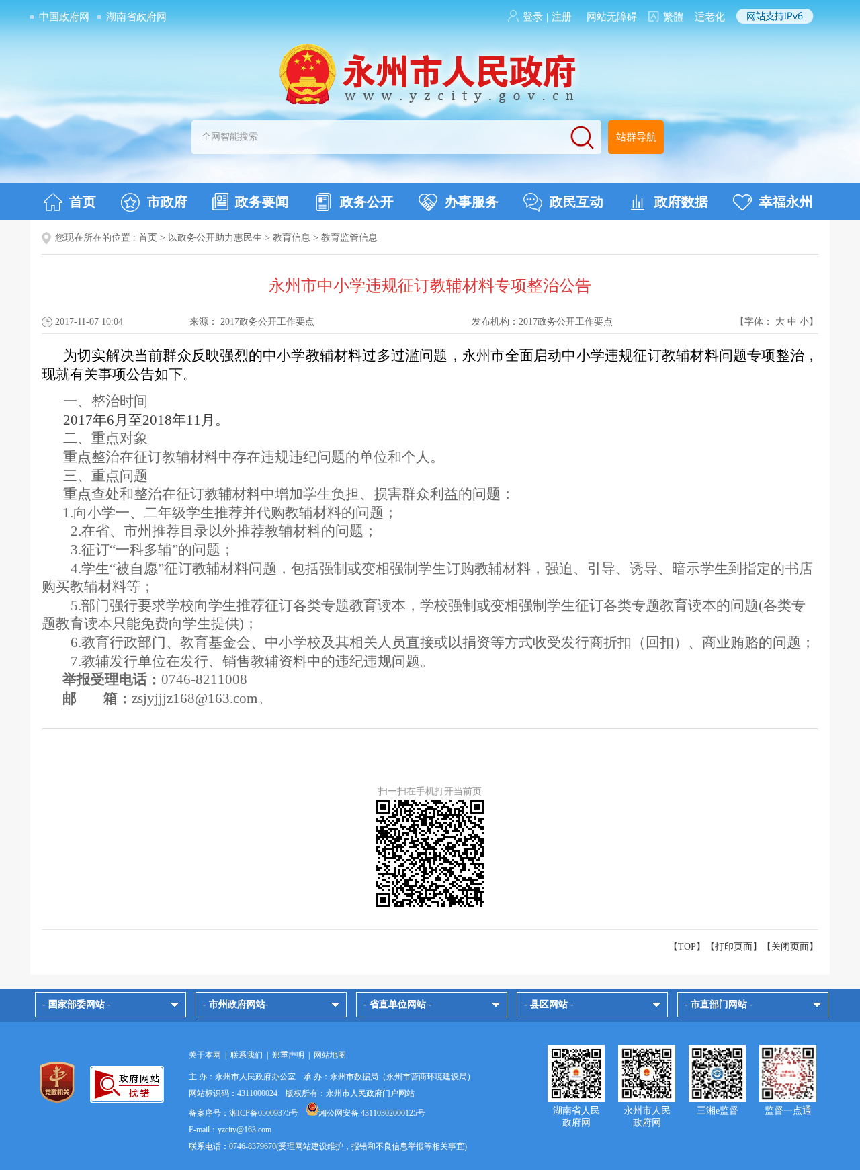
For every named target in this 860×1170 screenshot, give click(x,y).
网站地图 (330, 1055)
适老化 (710, 16)
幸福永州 (786, 201)
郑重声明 (288, 1055)
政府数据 (681, 201)
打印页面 (733, 947)
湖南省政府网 (136, 16)
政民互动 (576, 201)
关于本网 (205, 1055)
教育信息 (291, 238)
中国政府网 (64, 16)
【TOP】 (687, 947)
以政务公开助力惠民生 (215, 238)
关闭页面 (790, 947)
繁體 (673, 16)
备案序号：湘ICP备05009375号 (243, 1113)
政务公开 (367, 201)
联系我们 (246, 1055)
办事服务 (472, 201)
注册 (562, 16)
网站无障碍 (612, 16)
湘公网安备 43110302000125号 (371, 1113)
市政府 (167, 201)
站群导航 (636, 137)
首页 (82, 201)
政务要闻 (262, 201)
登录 (533, 16)
